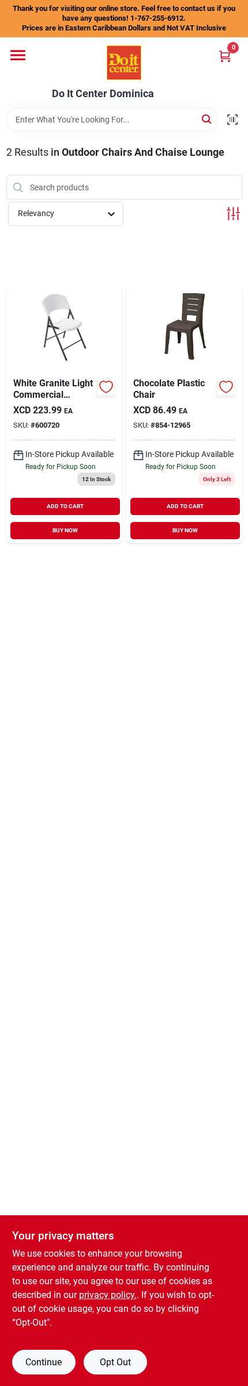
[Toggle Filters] (233, 213)
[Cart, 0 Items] (225, 56)
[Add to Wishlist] (106, 387)
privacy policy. (108, 1294)
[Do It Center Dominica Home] (124, 62)
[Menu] (17, 55)
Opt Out (115, 1362)
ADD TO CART (65, 506)
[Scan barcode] (232, 119)
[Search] (207, 118)
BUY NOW (65, 530)
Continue (43, 1362)
